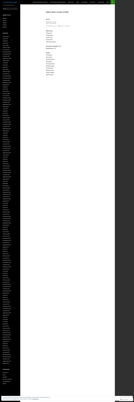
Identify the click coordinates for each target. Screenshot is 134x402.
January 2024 (6, 95)
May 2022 (5, 135)
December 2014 (7, 306)
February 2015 (6, 302)
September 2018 (7, 223)
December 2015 (7, 284)
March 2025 (6, 69)
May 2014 (5, 321)
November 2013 (7, 334)
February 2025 (6, 71)
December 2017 (7, 238)
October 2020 (6, 174)
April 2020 (5, 183)
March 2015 (6, 299)
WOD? (107, 2)
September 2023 (7, 104)
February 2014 (6, 328)
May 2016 (5, 273)
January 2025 (6, 73)
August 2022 (6, 130)
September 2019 (7, 198)
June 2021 (5, 157)
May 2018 (5, 227)
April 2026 (5, 43)
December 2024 (7, 76)
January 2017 (6, 258)
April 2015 (5, 297)
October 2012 (6, 359)
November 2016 (7, 262)
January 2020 (6, 190)
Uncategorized (6, 381)
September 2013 (7, 339)
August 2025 (6, 60)
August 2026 (6, 36)
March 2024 (6, 91)
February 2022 (6, 141)
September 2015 (7, 291)
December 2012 (7, 354)
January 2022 (6, 144)
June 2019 (5, 203)
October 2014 (6, 310)
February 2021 (6, 166)
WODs (48, 19)
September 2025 (7, 58)
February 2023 (6, 117)
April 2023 (5, 113)
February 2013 (6, 350)
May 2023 (5, 111)
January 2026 (6, 49)
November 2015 (7, 286)
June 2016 (5, 271)
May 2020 (5, 181)
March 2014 (6, 326)
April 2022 (5, 137)
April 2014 (5, 323)
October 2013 (6, 337)
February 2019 (6, 212)
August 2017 (6, 247)
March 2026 (6, 45)
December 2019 (7, 192)
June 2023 (5, 109)
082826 (5, 18)
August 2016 (6, 269)
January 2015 (6, 304)
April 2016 (5, 275)
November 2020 (7, 172)
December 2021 (7, 146)
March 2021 (6, 163)
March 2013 (6, 348)
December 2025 (7, 51)
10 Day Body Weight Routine (40, 2)
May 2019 (5, 205)
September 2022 (7, 128)
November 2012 (7, 356)
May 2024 (5, 87)
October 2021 (6, 150)
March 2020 (6, 185)
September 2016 (7, 266)
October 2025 (6, 56)
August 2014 (6, 315)
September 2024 (7, 82)
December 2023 (7, 98)
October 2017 (6, 242)
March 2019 (6, 209)
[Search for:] (10, 8)
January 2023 (6, 119)
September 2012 (7, 361)
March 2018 (6, 231)
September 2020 (7, 177)
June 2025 (5, 62)
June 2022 (5, 133)
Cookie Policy (35, 399)
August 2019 (6, 201)
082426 (5, 27)
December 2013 (7, 332)
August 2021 (6, 155)
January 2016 (6, 282)
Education (5, 372)
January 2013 (6, 352)
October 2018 (6, 220)
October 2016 (6, 264)
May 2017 (5, 249)
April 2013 (5, 345)
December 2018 (7, 216)
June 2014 (5, 319)
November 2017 (7, 240)
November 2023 (7, 100)
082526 (5, 25)
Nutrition (92, 2)
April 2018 (5, 229)
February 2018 (6, 234)
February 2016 (6, 280)
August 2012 (6, 363)
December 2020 (7, 170)
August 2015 (6, 293)
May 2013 (5, 343)
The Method (101, 2)
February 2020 (6, 187)
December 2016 (7, 260)
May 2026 (5, 40)
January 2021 (6, 168)
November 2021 (7, 148)
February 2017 (6, 255)
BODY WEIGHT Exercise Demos (58, 2)
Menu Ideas (84, 2)
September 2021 (7, 152)
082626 (5, 22)
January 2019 (6, 214)
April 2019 (5, 207)
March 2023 (6, 115)
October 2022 (6, 126)
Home (77, 2)
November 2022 (7, 124)
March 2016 (6, 277)
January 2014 (6, 330)
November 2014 (7, 308)
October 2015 (6, 288)
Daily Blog (71, 2)
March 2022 (6, 139)
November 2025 (7, 54)
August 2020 (6, 179)
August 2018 (6, 225)
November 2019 (7, 194)
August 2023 (6, 106)
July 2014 (5, 317)
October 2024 (6, 80)
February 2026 (6, 47)
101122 (51, 22)
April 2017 (5, 251)
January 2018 (6, 236)
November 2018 (7, 218)
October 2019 (6, 196)
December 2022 (7, 122)
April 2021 (5, 161)
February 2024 (6, 93)
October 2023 (6, 102)
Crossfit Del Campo (10, 2)
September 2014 (7, 313)
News (4, 374)
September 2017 (7, 245)
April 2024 (5, 89)
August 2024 (6, 84)
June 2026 (5, 38)
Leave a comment (65, 26)
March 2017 (6, 253)
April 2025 (5, 67)
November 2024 (7, 78)
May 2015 (5, 295)
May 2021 (5, 159)
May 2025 (5, 65)
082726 (5, 20)
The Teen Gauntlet (7, 379)
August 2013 (6, 341)
